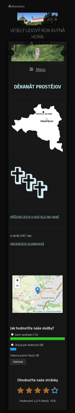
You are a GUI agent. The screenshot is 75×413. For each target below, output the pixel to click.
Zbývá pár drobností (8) (28, 345)
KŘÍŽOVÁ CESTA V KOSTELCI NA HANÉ (34, 217)
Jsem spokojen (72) (26, 334)
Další (64, 53)
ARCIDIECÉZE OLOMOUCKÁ (27, 244)
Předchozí (11, 53)
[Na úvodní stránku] (37, 24)
